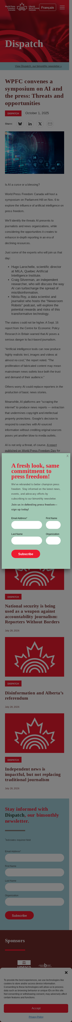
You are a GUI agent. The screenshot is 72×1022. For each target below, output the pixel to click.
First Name (51, 518)
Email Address (19, 518)
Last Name (17, 534)
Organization (52, 534)
